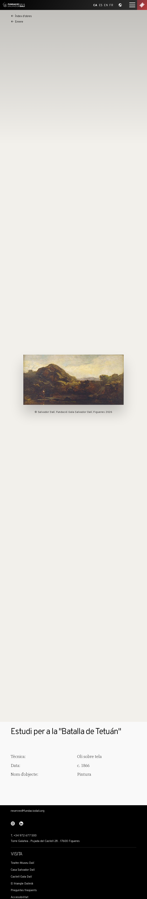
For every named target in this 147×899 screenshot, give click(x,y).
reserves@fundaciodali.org (27, 811)
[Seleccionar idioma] (120, 5)
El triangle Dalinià (22, 884)
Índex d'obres (23, 16)
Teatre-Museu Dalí (22, 863)
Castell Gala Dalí (21, 877)
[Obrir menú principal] (132, 5)
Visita (16, 854)
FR (111, 5)
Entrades (142, 5)
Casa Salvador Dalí (23, 870)
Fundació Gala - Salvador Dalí (13, 5)
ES (101, 5)
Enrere (19, 22)
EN (106, 5)
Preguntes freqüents (24, 890)
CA (95, 5)
